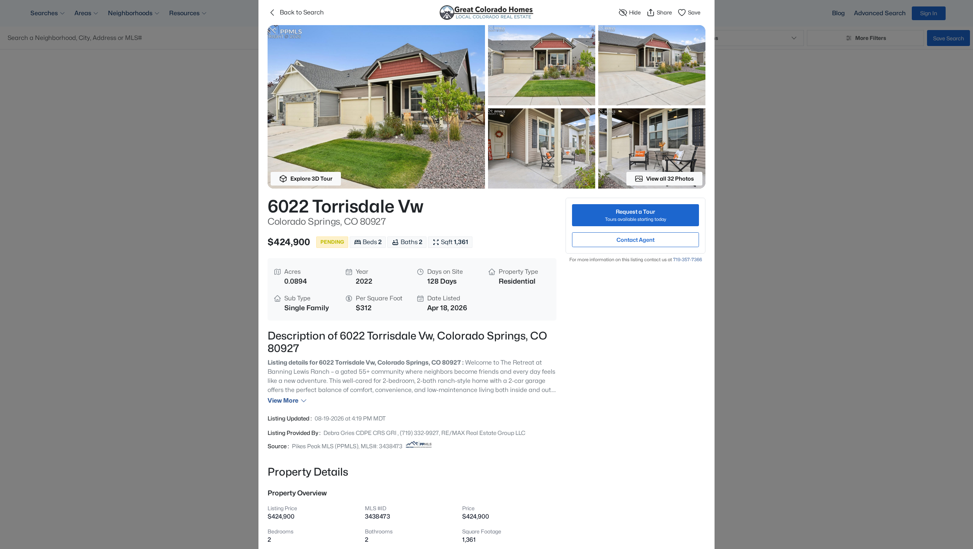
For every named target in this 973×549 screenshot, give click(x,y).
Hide (635, 12)
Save (694, 12)
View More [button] (283, 400)
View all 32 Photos (670, 178)
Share (664, 12)
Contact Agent (635, 239)
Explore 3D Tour (311, 178)
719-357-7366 (687, 259)
